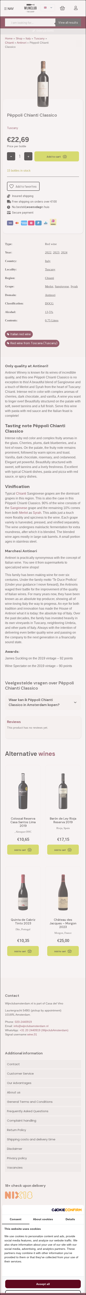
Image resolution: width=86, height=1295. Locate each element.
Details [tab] (70, 1219)
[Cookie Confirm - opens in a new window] (67, 1209)
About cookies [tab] (43, 1219)
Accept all (43, 1284)
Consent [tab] (15, 1219)
